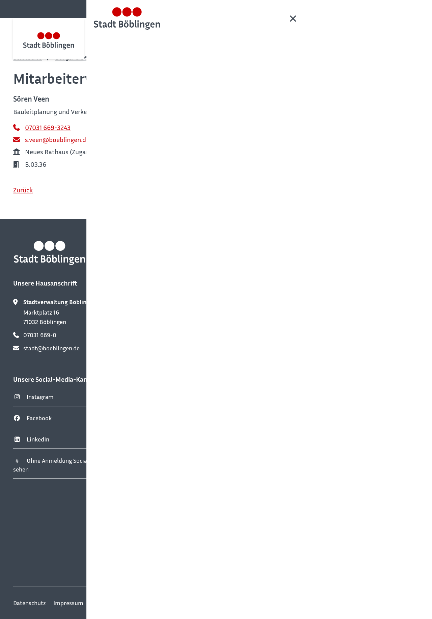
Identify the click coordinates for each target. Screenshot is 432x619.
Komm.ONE (403, 603)
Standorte (310, 364)
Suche (412, 8)
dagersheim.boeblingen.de (193, 450)
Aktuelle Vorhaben (321, 448)
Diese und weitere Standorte (196, 552)
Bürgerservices (135, 57)
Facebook (39, 418)
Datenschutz (29, 603)
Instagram (40, 396)
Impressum (68, 603)
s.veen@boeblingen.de (57, 139)
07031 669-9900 (180, 343)
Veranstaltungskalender (328, 300)
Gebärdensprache (163, 603)
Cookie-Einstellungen (271, 603)
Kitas (303, 406)
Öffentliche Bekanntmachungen (338, 321)
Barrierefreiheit (214, 603)
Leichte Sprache (112, 603)
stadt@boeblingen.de (51, 348)
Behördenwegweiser (198, 57)
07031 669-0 (39, 335)
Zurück (23, 190)
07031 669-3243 (48, 127)
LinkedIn (38, 439)
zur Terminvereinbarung (185, 381)
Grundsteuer (313, 385)
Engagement (313, 427)
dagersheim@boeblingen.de (195, 477)
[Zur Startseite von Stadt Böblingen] (48, 38)
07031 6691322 (178, 463)
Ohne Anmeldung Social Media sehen (59, 465)
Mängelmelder (316, 343)
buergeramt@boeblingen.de (196, 357)
